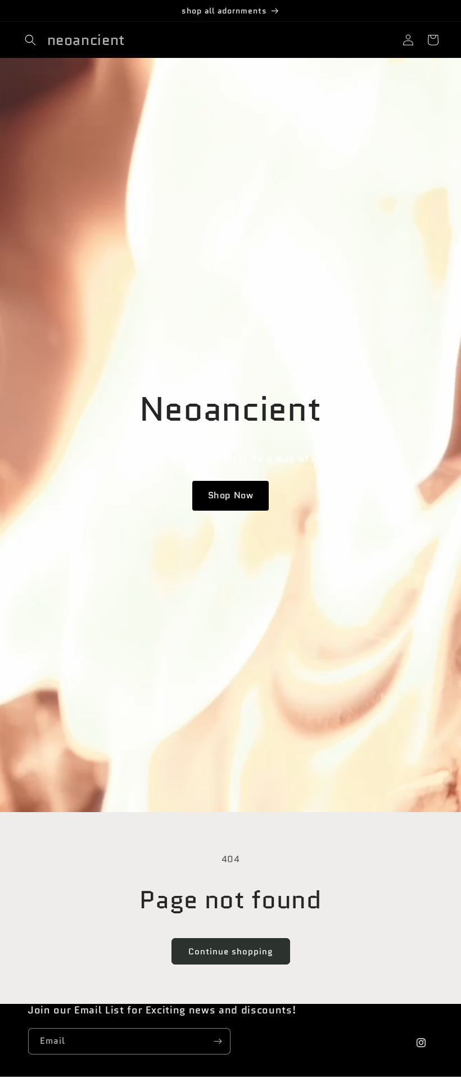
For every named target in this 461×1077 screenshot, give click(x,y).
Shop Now (231, 495)
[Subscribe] (217, 1041)
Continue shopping (230, 951)
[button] (30, 40)
